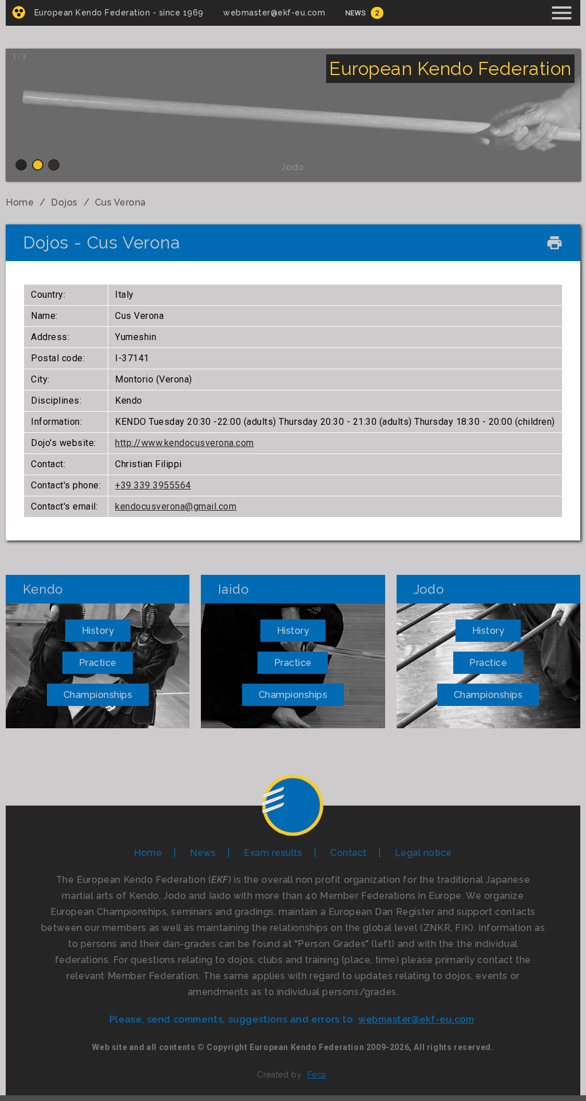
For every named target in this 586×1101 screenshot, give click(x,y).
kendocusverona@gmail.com (175, 506)
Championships (98, 694)
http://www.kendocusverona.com (184, 442)
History (98, 630)
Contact (348, 852)
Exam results (273, 852)
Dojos (64, 202)
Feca (316, 1074)
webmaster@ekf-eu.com (274, 12)
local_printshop (554, 242)
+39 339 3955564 (153, 485)
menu (562, 13)
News (355, 13)
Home (20, 202)
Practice (98, 662)
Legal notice (423, 852)
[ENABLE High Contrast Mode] (18, 12)
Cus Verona (120, 202)
